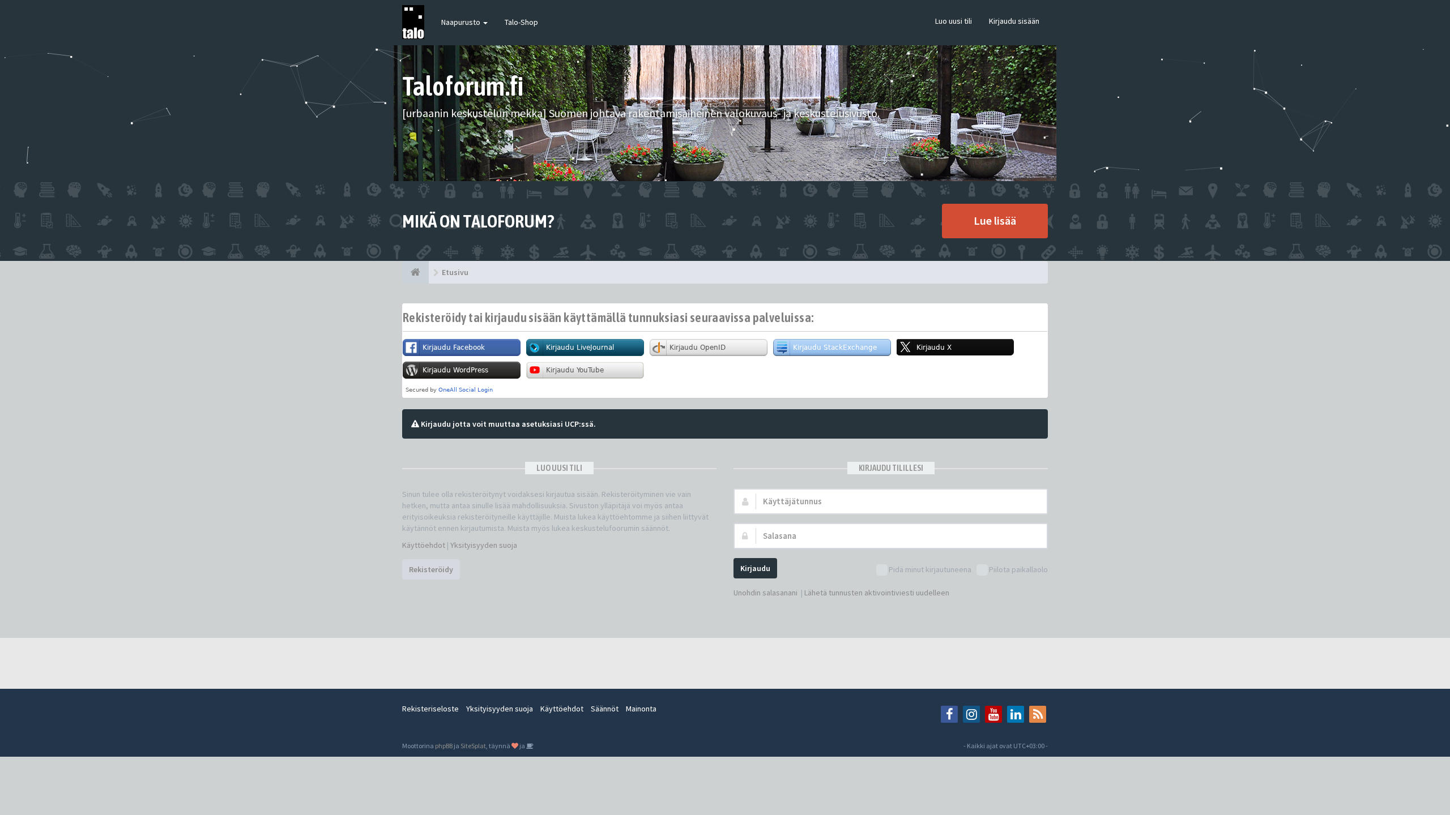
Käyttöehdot (423, 545)
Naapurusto (461, 22)
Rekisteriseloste (430, 709)
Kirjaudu (755, 568)
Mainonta (641, 709)
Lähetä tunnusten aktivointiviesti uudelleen (876, 592)
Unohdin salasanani (765, 592)
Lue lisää (995, 220)
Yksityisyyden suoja (483, 545)
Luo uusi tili (953, 21)
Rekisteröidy (431, 569)
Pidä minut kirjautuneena (930, 569)
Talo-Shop (521, 22)
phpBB (444, 745)
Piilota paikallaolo (1018, 569)
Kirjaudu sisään (1014, 21)
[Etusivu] (415, 272)
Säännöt (605, 709)
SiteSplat (473, 745)
